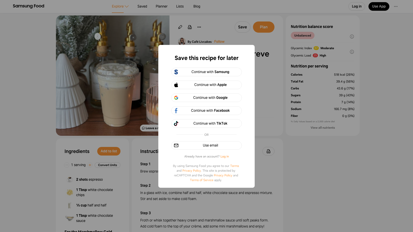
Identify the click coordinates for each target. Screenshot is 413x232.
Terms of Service (201, 180)
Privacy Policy (191, 170)
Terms (234, 166)
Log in (224, 156)
